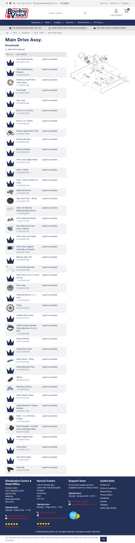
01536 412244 (25, 3)
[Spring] (10, 379)
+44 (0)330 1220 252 (79, 502)
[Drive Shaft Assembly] (10, 268)
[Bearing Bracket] (10, 142)
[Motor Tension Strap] (10, 398)
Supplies (57, 23)
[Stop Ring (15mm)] (10, 388)
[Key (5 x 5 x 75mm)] (10, 124)
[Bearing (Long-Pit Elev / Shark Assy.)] (10, 82)
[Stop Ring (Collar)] (10, 460)
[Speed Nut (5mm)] (10, 192)
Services (69, 23)
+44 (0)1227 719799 (47, 513)
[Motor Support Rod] (10, 440)
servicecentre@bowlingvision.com (51, 518)
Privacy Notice (106, 495)
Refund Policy (106, 492)
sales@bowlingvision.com (46, 3)
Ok (103, 539)
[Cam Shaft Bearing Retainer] (10, 72)
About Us (104, 3)
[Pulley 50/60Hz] (10, 341)
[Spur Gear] (10, 103)
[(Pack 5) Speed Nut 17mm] (10, 133)
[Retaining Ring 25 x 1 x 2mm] (10, 298)
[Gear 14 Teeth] (10, 173)
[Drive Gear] (10, 288)
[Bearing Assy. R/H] (10, 260)
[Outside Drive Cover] (10, 318)
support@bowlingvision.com (82, 505)
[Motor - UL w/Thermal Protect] (10, 418)
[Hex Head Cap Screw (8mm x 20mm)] (10, 228)
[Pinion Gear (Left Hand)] (10, 239)
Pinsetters (25, 33)
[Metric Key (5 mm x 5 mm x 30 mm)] (10, 278)
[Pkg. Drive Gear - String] (10, 201)
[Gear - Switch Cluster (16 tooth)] (10, 183)
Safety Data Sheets (108, 508)
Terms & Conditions (108, 488)
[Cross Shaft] (10, 450)
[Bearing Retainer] (10, 152)
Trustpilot (125, 3)
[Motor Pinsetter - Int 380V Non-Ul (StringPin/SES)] (10, 428)
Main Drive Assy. (55, 33)
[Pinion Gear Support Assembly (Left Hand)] (10, 247)
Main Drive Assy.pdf (16, 50)
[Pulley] (10, 308)
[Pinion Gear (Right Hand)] (10, 162)
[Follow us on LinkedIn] (10, 3)
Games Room (83, 23)
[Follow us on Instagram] (14, 3)
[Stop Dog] (10, 469)
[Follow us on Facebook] (7, 3)
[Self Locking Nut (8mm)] (10, 219)
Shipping (103, 505)
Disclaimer (104, 498)
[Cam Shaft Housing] (10, 62)
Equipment (36, 23)
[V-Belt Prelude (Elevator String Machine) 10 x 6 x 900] (10, 327)
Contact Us (114, 3)
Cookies (103, 502)
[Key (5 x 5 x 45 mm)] (10, 113)
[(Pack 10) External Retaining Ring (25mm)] (10, 209)
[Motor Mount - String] (10, 361)
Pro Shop (98, 23)
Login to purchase (49, 59)
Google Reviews (12, 527)
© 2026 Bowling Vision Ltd (46, 532)
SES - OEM (39, 33)
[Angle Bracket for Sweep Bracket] (10, 408)
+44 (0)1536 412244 (16, 516)
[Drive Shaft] (10, 93)
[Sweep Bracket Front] (10, 370)
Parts (47, 23)
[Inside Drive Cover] (10, 352)
